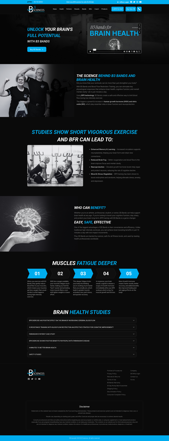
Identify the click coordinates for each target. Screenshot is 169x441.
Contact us (134, 377)
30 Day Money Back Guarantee (117, 386)
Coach (97, 9)
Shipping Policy (112, 389)
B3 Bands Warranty (113, 383)
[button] (134, 320)
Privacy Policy (111, 374)
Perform (69, 9)
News (55, 9)
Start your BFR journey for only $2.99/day (80, 2)
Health (61, 9)
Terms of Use (111, 380)
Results (76, 9)
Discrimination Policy (114, 392)
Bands (84, 9)
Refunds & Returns (113, 377)
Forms (132, 380)
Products (104, 9)
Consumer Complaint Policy (116, 395)
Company (133, 371)
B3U (90, 9)
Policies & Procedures (114, 371)
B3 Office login (135, 374)
